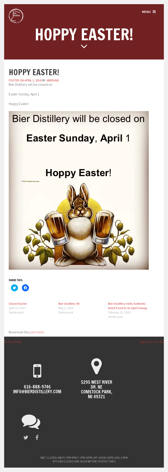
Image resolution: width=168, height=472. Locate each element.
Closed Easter (18, 304)
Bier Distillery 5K (69, 304)
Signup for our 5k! (153, 341)
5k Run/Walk (11, 341)
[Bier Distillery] (16, 21)
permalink (37, 332)
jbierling (52, 80)
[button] (79, 190)
